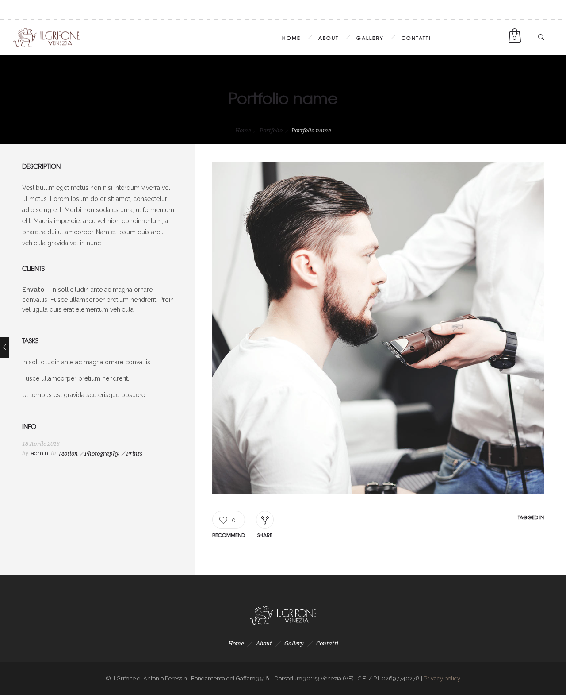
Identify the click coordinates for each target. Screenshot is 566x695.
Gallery (370, 37)
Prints (134, 453)
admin (39, 453)
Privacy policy (442, 678)
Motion (68, 453)
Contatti (416, 37)
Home (291, 37)
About (328, 37)
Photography (101, 453)
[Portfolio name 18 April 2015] (4, 347)
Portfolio (271, 130)
